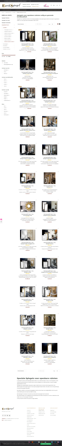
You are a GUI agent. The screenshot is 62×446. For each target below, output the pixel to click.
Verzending (29, 434)
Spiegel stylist (29, 416)
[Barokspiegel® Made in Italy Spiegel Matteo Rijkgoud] (50, 121)
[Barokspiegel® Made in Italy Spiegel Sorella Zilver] (27, 65)
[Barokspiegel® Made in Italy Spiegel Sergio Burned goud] (50, 36)
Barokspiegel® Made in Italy (8, 64)
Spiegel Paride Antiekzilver (49, 215)
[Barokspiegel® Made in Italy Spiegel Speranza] (27, 292)
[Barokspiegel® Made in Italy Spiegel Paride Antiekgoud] (50, 348)
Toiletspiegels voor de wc (8, 29)
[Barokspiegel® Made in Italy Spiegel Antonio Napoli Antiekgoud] (50, 65)
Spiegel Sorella (49, 300)
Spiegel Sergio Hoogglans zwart (27, 158)
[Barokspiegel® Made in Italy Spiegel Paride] (27, 178)
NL (30, 1)
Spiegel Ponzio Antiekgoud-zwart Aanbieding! (27, 101)
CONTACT (29, 410)
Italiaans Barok (7, 95)
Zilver (5, 109)
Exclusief (6, 91)
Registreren (52, 410)
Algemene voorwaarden (31, 426)
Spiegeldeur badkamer (8, 31)
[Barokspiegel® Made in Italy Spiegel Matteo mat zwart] (27, 36)
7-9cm (5, 79)
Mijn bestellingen (53, 411)
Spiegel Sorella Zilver (27, 73)
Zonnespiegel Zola (27, 215)
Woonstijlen (5, 45)
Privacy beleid (29, 431)
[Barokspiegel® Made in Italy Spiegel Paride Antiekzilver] (50, 206)
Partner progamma (30, 436)
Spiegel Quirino (49, 328)
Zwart (5, 107)
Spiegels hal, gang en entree (9, 33)
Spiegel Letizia (27, 272)
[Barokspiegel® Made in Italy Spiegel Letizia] (27, 263)
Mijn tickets (52, 413)
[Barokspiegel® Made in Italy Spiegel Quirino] (50, 320)
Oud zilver (6, 111)
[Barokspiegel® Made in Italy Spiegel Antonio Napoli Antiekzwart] (50, 263)
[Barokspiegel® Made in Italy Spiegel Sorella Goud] (50, 93)
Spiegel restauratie (27, 6)
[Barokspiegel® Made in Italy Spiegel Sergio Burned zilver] (50, 150)
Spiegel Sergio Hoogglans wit (27, 243)
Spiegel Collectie (26, 4)
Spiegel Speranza (27, 300)
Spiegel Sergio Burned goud (49, 45)
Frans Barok (6, 93)
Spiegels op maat (35, 4)
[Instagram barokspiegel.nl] (5, 415)
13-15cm (5, 84)
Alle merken (6, 62)
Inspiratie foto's (35, 6)
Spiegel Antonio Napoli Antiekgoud (49, 73)
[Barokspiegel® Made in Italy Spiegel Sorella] (50, 292)
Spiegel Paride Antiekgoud (49, 357)
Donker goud (6, 114)
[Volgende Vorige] (40, 24)
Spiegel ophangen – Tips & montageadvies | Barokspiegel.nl (31, 420)
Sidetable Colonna (27, 357)
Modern (5, 98)
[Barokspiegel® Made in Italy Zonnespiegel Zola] (27, 206)
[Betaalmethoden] (29, 442)
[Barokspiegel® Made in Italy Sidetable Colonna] (27, 348)
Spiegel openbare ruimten (21, 12)
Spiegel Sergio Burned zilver (49, 158)
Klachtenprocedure (30, 428)
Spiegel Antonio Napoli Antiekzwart (49, 272)
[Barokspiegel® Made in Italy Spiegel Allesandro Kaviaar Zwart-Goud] (27, 121)
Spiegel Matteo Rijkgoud (49, 130)
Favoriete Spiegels (6, 47)
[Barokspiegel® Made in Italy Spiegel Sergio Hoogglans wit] (27, 235)
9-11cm (5, 80)
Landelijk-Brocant (7, 100)
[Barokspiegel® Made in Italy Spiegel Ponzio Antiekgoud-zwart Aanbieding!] (27, 93)
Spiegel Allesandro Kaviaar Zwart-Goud (27, 130)
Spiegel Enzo (50, 187)
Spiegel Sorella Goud (49, 101)
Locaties (13, 12)
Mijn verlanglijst (53, 415)
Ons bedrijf (29, 411)
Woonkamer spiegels (8, 36)
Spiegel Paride (27, 187)
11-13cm (5, 82)
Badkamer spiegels (8, 38)
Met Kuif (5, 73)
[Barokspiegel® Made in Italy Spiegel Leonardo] (27, 320)
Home (3, 12)
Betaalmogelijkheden (30, 433)
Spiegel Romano (49, 243)
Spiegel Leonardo (27, 328)
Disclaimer (29, 429)
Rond (5, 71)
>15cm (5, 86)
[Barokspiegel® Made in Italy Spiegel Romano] (50, 235)
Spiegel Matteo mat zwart (27, 45)
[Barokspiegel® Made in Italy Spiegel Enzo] (50, 178)
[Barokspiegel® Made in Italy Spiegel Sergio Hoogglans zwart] (27, 150)
